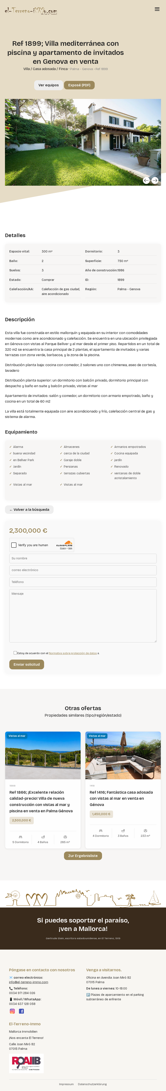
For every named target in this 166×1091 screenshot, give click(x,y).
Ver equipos (48, 85)
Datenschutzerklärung (92, 1084)
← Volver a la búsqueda (29, 510)
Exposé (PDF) (79, 85)
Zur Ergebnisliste (83, 856)
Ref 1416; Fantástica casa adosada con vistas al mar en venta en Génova (121, 798)
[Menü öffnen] (157, 8)
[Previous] (146, 180)
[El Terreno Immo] (31, 11)
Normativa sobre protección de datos (73, 653)
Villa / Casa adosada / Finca (45, 69)
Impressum (66, 1084)
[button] (9, 1081)
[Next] (155, 180)
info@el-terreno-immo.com (28, 982)
